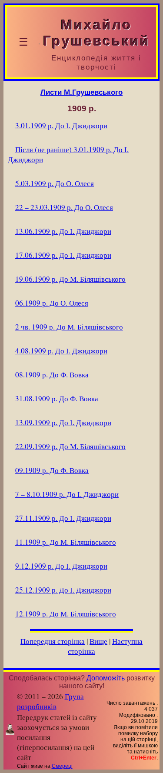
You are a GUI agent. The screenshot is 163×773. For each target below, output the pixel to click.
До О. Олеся (54, 183)
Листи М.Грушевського (81, 92)
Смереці (62, 766)
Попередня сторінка (52, 641)
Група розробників (50, 701)
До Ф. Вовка (52, 375)
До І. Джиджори (61, 125)
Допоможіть (105, 678)
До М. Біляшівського (70, 279)
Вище (98, 641)
